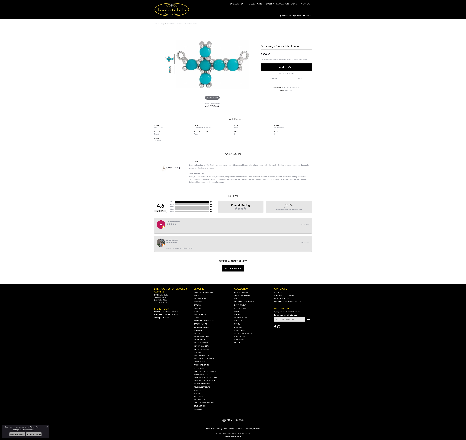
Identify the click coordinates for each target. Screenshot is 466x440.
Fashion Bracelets (268, 176)
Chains (197, 176)
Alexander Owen (173, 221)
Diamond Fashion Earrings (236, 179)
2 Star (172, 209)
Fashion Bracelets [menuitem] (201, 337)
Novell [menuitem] (237, 324)
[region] (212, 64)
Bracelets (204, 176)
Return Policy (210, 429)
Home (155, 24)
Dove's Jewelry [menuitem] (240, 305)
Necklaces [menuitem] (198, 308)
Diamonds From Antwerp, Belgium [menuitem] (287, 302)
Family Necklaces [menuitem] (201, 343)
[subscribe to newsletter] (308, 319)
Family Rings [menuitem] (199, 368)
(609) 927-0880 (212, 106)
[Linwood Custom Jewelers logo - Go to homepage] (173, 9)
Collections (254, 3)
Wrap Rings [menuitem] (198, 396)
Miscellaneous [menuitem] (200, 314)
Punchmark (237, 436)
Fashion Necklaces (283, 176)
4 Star (172, 204)
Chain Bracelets (254, 176)
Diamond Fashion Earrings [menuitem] (205, 371)
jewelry (162, 24)
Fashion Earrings (254, 179)
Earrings (212, 176)
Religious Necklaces (197, 182)
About (295, 3)
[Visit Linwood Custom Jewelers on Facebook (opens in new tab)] (275, 326)
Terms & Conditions (235, 429)
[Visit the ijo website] (239, 420)
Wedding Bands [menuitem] (200, 299)
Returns (299, 78)
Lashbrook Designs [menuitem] (242, 318)
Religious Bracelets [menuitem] (202, 387)
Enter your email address (285, 315)
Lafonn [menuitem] (237, 314)
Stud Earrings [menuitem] (200, 406)
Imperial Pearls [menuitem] (240, 308)
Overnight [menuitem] (238, 327)
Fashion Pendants (207, 179)
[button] (285, 16)
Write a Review (233, 268)
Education (282, 3)
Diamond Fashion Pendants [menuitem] (205, 381)
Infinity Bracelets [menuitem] (201, 346)
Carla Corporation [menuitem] (242, 296)
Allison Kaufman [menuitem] (241, 292)
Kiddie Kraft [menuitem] (239, 311)
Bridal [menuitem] (196, 296)
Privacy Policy (222, 429)
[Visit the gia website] (227, 420)
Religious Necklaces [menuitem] (202, 384)
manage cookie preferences (23, 430)
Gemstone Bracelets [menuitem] (202, 327)
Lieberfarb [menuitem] (238, 321)
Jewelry (269, 3)
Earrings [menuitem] (197, 305)
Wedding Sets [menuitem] (199, 400)
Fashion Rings (194, 179)
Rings (227, 176)
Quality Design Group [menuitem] (243, 333)
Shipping (273, 78)
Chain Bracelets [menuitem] (200, 330)
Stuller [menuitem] (237, 343)
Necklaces (220, 176)
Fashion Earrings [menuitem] (201, 374)
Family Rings (221, 179)
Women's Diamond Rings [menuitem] (204, 403)
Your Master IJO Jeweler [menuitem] (284, 296)
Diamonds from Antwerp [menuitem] (244, 302)
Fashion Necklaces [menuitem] (201, 340)
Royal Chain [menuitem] (239, 340)
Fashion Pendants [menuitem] (201, 365)
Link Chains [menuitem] (198, 333)
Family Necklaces (299, 176)
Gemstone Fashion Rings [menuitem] (204, 321)
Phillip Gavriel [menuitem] (240, 330)
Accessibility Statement (252, 429)
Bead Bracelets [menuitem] (200, 352)
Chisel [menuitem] (236, 299)
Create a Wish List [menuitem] (281, 299)
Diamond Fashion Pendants (174, 24)
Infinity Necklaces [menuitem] (201, 349)
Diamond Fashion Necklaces (273, 179)
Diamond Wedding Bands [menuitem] (204, 292)
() (211, 202)
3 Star (172, 207)
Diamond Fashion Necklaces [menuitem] (205, 378)
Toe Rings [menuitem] (198, 393)
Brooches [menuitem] (198, 409)
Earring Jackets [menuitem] (200, 324)
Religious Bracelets (216, 182)
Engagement (237, 3)
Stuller (236, 127)
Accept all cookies (34, 434)
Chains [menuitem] (197, 318)
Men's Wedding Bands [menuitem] (202, 355)
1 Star (172, 211)
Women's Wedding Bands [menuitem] (204, 359)
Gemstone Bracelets (238, 176)
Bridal (191, 176)
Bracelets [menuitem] (198, 302)
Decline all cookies (17, 434)
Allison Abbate (172, 240)
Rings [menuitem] (196, 311)
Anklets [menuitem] (197, 390)
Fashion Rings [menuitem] (199, 362)
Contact (306, 3)
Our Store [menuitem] (278, 292)
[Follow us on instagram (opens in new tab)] (278, 326)
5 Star (172, 202)
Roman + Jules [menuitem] (240, 337)
